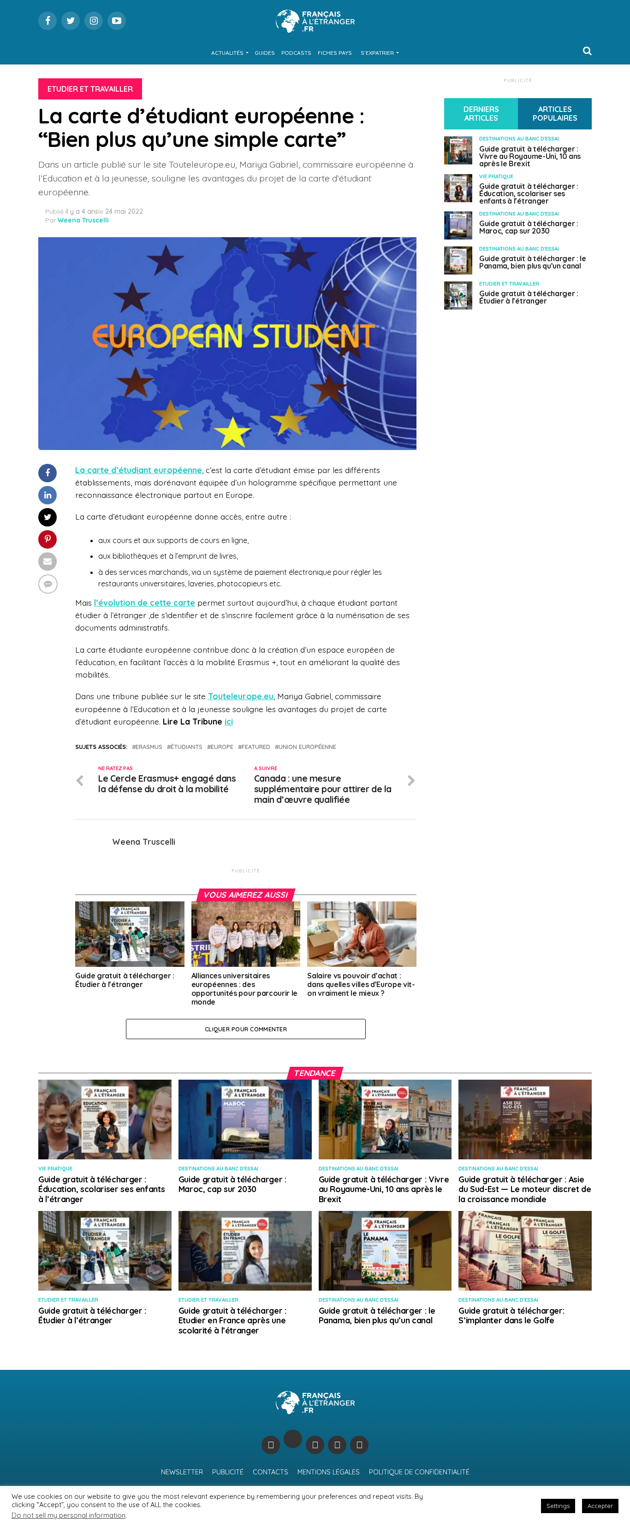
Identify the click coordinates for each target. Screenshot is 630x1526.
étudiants (186, 747)
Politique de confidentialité (419, 1472)
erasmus (149, 747)
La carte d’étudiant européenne (138, 470)
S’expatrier (377, 52)
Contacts (270, 1472)
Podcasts (296, 52)
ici (229, 721)
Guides (265, 52)
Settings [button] (558, 1505)
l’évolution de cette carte (144, 602)
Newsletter (182, 1472)
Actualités (227, 52)
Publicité (228, 1472)
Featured (256, 747)
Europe (222, 747)
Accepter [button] (600, 1505)
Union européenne (307, 747)
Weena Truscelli (83, 220)
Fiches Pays (335, 52)
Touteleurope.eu (240, 696)
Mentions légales (328, 1472)
